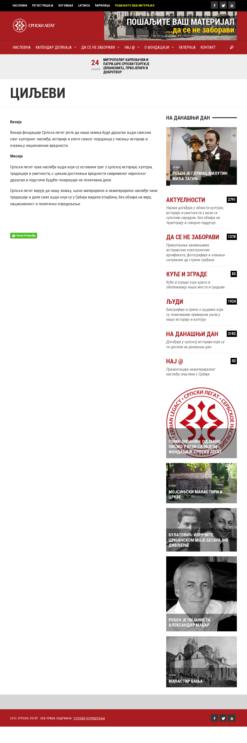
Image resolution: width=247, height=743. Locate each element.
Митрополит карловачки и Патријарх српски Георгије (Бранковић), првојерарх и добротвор (124, 66)
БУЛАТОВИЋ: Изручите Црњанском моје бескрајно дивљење (198, 539)
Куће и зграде (201, 273)
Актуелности (201, 199)
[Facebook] (214, 5)
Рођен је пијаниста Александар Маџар (189, 621)
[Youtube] (231, 5)
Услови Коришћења (89, 717)
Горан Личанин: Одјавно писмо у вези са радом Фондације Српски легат (195, 445)
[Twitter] (223, 5)
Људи (201, 300)
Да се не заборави (201, 236)
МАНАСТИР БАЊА (186, 680)
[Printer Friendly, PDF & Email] (23, 235)
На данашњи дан (201, 333)
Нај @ (201, 360)
